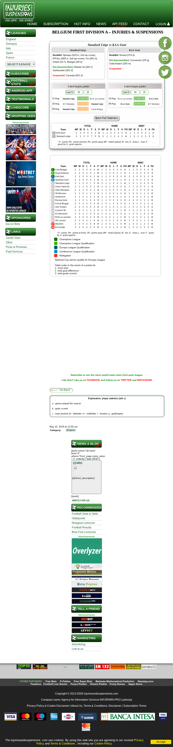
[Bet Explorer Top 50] (86, 668)
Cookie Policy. (103, 743)
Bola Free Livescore (84, 532)
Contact (141, 24)
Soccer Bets (12, 224)
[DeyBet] (86, 621)
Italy (8, 48)
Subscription (55, 24)
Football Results (81, 527)
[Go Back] (54, 390)
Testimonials (22, 99)
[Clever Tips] (40, 668)
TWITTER (126, 380)
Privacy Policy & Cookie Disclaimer (48, 705)
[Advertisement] (109, 9)
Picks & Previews (16, 247)
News (101, 24)
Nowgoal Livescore (83, 522)
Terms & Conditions (63, 743)
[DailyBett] (86, 592)
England (11, 39)
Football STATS (19, 82)
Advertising (78, 644)
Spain (9, 52)
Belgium (71, 430)
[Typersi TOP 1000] (55, 668)
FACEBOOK (93, 380)
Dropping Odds (23, 116)
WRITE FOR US (80, 500)
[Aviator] (20, 160)
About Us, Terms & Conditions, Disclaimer (96, 705)
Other (9, 242)
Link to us (77, 648)
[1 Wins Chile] (20, 212)
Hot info (82, 24)
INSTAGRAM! (144, 380)
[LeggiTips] (86, 597)
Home (32, 24)
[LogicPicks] (86, 627)
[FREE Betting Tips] (71, 668)
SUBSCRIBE (20, 73)
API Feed (119, 24)
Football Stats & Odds (85, 513)
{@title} (77, 462)
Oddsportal (78, 518)
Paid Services (14, 251)
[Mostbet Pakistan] (20, 186)
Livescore (20, 107)
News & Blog (88, 443)
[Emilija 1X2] (102, 668)
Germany (11, 43)
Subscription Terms (134, 705)
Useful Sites (13, 237)
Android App (21, 90)
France (10, 57)
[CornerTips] (86, 603)
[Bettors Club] (149, 668)
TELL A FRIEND (88, 609)
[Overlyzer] (86, 563)
